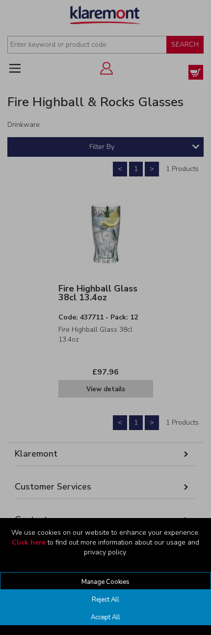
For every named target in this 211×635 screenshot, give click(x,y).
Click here (29, 542)
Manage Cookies (105, 581)
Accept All (105, 617)
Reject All (105, 599)
